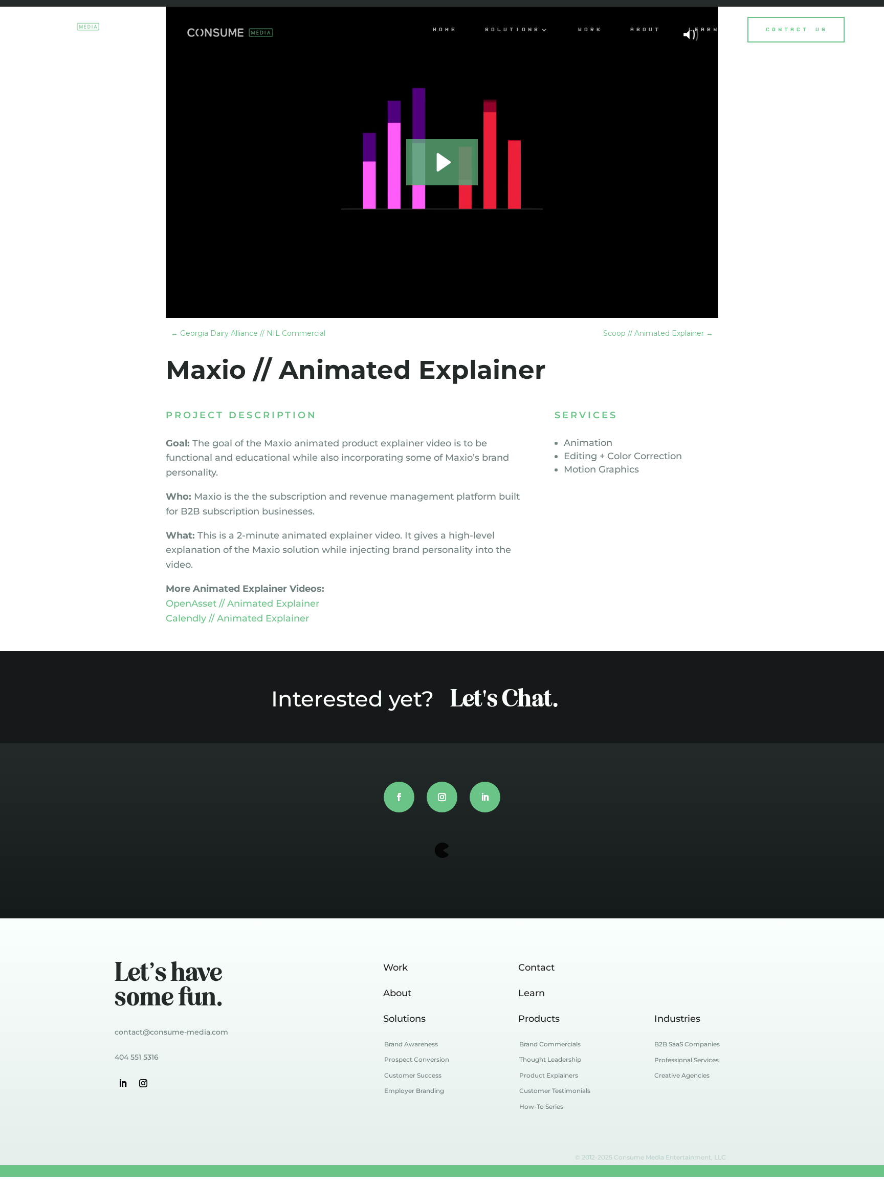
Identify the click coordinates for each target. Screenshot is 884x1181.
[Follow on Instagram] (442, 797)
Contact (536, 967)
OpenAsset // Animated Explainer (242, 603)
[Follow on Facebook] (399, 797)
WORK (591, 29)
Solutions (404, 1018)
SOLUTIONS (513, 29)
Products (539, 1018)
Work (395, 967)
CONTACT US (797, 29)
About (397, 993)
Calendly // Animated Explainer (237, 618)
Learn (531, 993)
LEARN (704, 29)
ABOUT (646, 29)
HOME (445, 29)
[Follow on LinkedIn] (485, 797)
